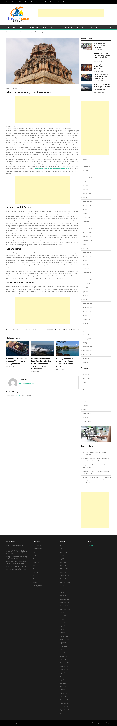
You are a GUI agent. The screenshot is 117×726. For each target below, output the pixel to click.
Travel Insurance (87, 413)
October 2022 (87, 256)
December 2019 (87, 346)
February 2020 (87, 339)
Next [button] (77, 358)
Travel (27, 2)
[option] (21, 357)
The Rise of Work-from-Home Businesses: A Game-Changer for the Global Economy (96, 460)
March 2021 (86, 295)
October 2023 (87, 237)
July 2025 (85, 182)
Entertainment (87, 378)
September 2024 (87, 209)
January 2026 (86, 174)
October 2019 (87, 354)
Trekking (85, 417)
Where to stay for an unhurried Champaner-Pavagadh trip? (70, 361)
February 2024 (87, 221)
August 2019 (86, 362)
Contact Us (61, 2)
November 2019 (87, 350)
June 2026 (85, 170)
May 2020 (85, 327)
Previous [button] (7, 358)
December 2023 (87, 229)
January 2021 (86, 299)
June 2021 (85, 288)
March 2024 (86, 217)
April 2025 (85, 189)
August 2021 (86, 284)
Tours (84, 402)
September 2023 (87, 241)
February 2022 (87, 272)
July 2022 (85, 264)
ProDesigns (107, 723)
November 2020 (87, 307)
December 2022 (87, 252)
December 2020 (87, 303)
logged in (17, 395)
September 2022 (87, 260)
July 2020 (85, 323)
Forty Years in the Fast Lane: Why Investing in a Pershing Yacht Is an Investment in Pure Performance (21, 364)
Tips (77, 27)
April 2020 (85, 331)
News (84, 390)
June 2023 (85, 248)
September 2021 (87, 280)
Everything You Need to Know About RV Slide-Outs (62, 329)
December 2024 (87, 201)
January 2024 (86, 225)
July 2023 (85, 244)
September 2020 (87, 315)
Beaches (23, 27)
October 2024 (87, 205)
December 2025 (87, 178)
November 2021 (87, 276)
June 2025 (85, 186)
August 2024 (86, 213)
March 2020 (86, 335)
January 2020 (86, 343)
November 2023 (87, 233)
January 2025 (86, 197)
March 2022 (86, 268)
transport (85, 405)
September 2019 (87, 358)
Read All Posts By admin (26, 383)
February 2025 (87, 193)
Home (15, 27)
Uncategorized (87, 421)
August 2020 (86, 319)
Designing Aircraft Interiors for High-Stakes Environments (102, 66)
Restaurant (53, 2)
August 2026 (86, 166)
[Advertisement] (71, 13)
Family (44, 27)
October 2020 (87, 311)
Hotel (32, 2)
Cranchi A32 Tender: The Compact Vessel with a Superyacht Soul (101, 76)
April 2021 (85, 292)
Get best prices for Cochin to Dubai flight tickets (22, 329)
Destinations (39, 2)
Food (46, 2)
